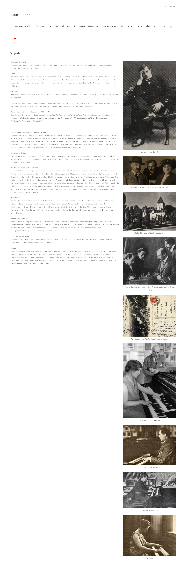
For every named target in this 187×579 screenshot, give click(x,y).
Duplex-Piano (20, 15)
